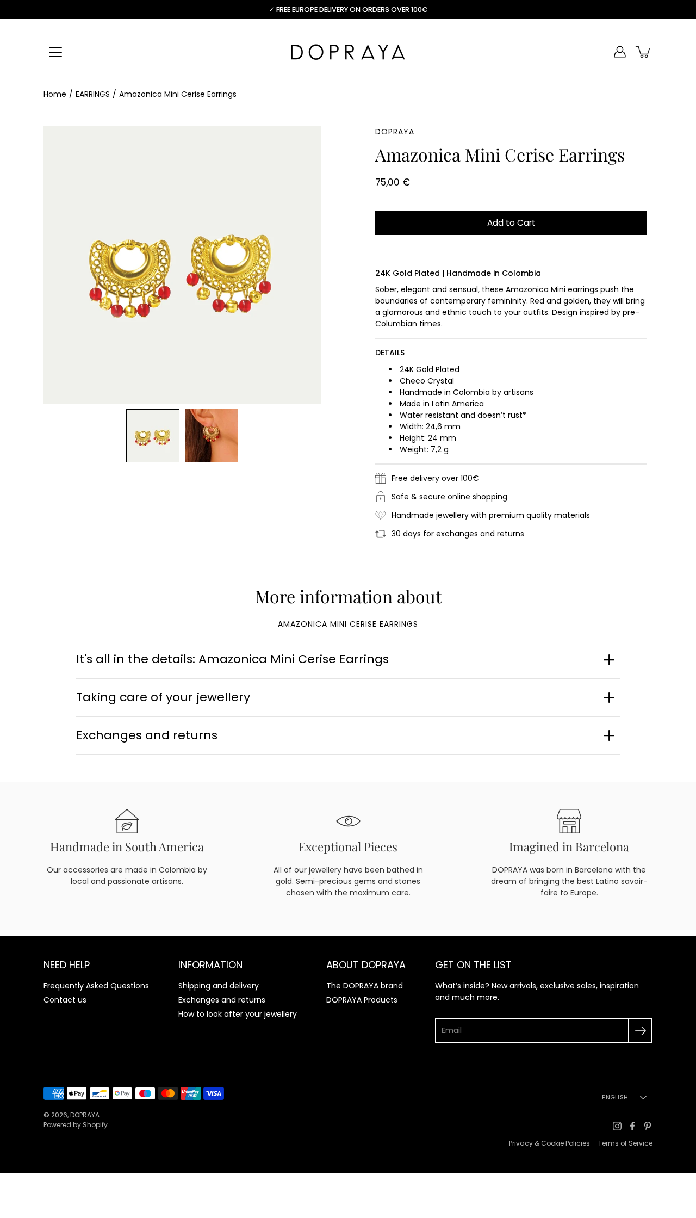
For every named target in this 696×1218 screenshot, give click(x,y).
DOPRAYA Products (361, 999)
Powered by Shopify (76, 1124)
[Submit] (640, 1030)
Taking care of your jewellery (163, 697)
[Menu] (55, 52)
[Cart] (643, 51)
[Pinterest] (647, 1126)
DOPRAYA (85, 1115)
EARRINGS (93, 94)
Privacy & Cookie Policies (549, 1143)
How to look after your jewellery (237, 1014)
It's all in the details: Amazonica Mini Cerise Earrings (232, 659)
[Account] (620, 51)
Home (55, 94)
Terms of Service (625, 1143)
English (615, 1097)
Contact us (65, 999)
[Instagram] (617, 1126)
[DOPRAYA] (348, 51)
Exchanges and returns (146, 735)
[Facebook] (632, 1126)
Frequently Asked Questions (96, 985)
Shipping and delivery (218, 985)
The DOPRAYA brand (364, 985)
